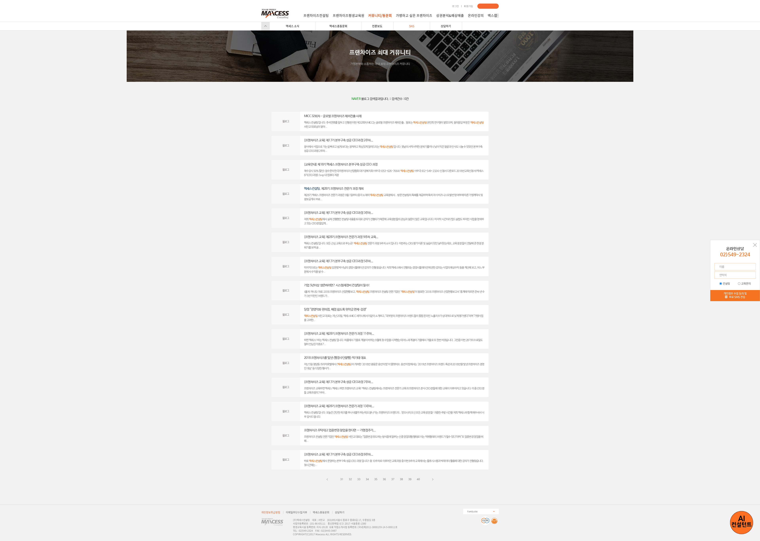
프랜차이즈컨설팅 (316, 15)
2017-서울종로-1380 (355, 523)
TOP (265, 26)
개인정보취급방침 (270, 512)
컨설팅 (726, 283)
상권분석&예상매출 (450, 15)
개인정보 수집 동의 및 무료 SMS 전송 (735, 295)
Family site (472, 511)
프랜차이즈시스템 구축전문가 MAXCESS (275, 14)
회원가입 (468, 6)
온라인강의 (476, 15)
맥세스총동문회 (321, 512)
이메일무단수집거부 (296, 512)
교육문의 (746, 283)
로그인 (455, 6)
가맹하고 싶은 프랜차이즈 (414, 15)
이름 (721, 266)
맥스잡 (492, 15)
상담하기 (488, 6)
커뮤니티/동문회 (380, 15)
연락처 (723, 275)
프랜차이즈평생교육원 (348, 15)
